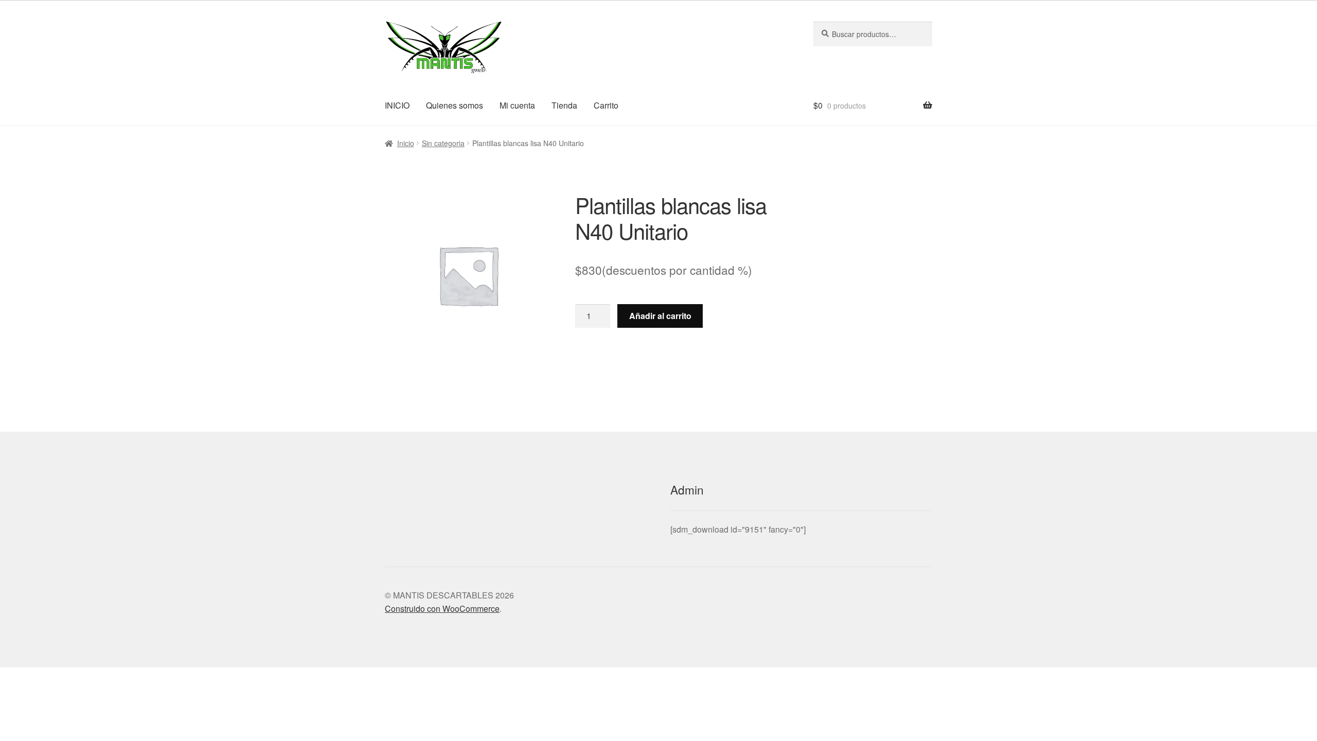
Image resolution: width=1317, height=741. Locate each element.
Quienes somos (454, 105)
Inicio (405, 143)
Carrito (606, 105)
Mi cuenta (517, 105)
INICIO (397, 105)
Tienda (564, 105)
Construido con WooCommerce (442, 608)
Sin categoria (443, 143)
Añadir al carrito (660, 316)
